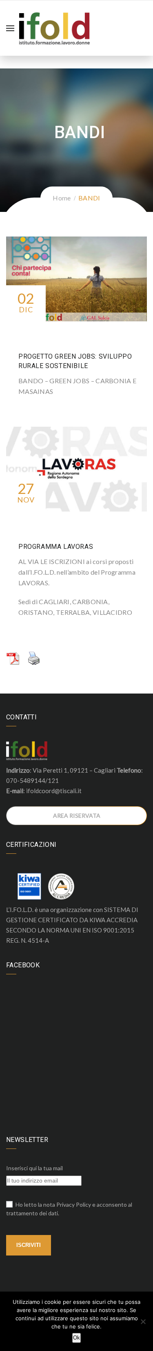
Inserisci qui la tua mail (34, 1167)
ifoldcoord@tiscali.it (54, 790)
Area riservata (76, 815)
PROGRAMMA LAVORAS (55, 546)
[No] (143, 1321)
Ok (76, 1338)
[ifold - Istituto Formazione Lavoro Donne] (54, 27)
